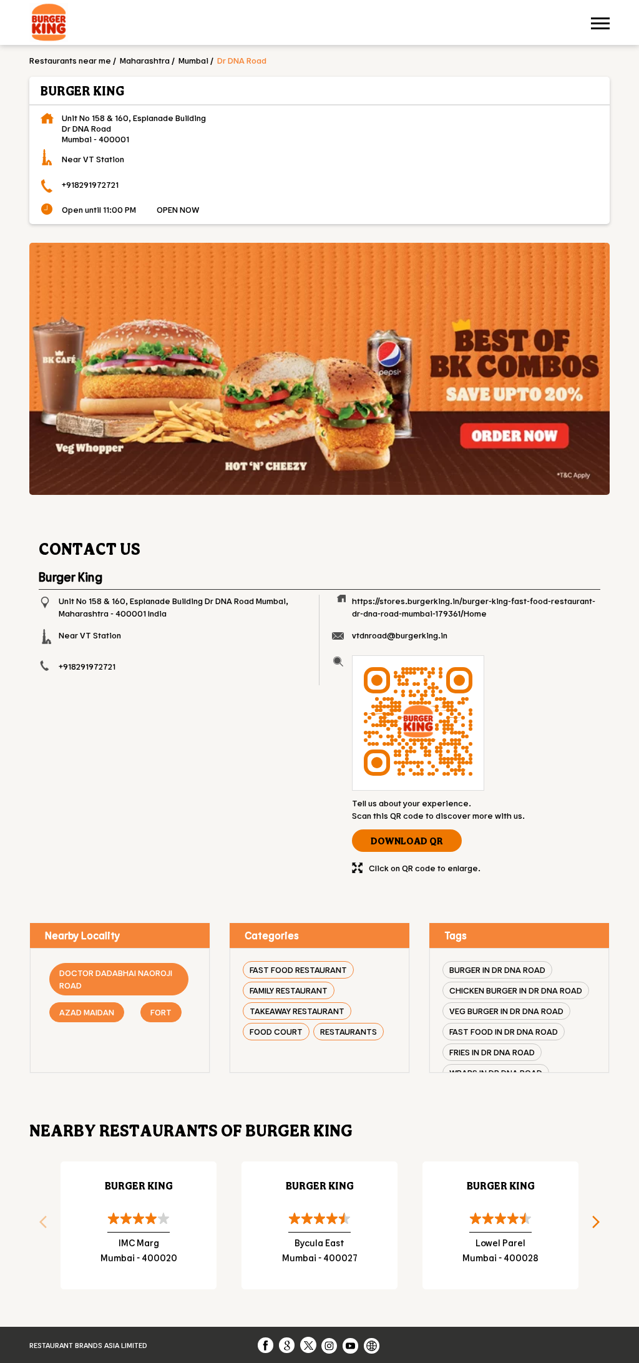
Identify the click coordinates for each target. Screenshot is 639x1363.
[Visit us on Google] (287, 1345)
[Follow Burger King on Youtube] (351, 1345)
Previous (38, 1226)
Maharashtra (145, 60)
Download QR (407, 840)
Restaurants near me (70, 60)
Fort (161, 1012)
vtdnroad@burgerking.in (399, 635)
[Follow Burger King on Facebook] (266, 1345)
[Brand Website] (372, 1345)
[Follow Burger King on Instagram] (330, 1345)
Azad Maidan (86, 1012)
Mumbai (193, 60)
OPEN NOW (178, 209)
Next (600, 1226)
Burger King (139, 1185)
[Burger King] (48, 24)
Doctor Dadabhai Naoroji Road (115, 978)
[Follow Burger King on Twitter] (309, 1345)
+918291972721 (90, 184)
